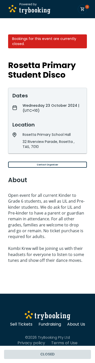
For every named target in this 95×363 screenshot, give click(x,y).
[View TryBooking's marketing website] (47, 316)
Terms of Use (64, 343)
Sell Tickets (21, 324)
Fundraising (50, 324)
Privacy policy (31, 343)
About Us (76, 324)
